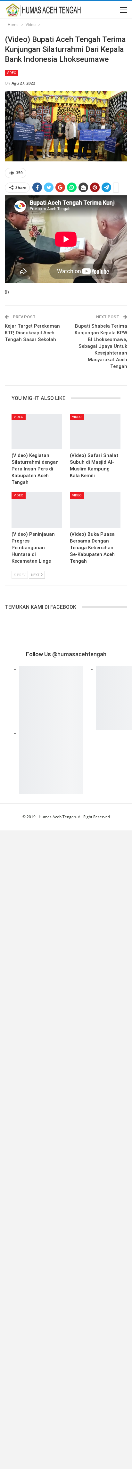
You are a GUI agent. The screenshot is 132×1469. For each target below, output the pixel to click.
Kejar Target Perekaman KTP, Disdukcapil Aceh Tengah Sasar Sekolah (32, 332)
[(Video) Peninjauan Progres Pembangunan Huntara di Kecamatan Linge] (37, 510)
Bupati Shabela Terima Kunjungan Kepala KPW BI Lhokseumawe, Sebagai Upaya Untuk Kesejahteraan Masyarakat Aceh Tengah (101, 346)
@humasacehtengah (79, 654)
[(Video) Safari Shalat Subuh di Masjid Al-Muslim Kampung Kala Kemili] (95, 431)
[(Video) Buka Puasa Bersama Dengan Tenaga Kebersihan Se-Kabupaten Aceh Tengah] (95, 510)
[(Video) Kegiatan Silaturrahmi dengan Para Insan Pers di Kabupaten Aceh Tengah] (37, 431)
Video (11, 73)
